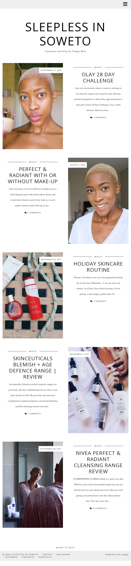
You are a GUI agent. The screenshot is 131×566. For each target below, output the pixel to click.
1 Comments (99, 117)
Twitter (47, 554)
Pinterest (28, 557)
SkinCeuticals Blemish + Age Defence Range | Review (33, 367)
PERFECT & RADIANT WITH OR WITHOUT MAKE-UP (33, 175)
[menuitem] (4, 4)
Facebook (11, 557)
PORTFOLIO (45, 557)
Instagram (63, 554)
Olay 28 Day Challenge (98, 77)
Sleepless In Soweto (65, 34)
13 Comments (99, 508)
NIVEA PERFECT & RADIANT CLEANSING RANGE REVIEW (98, 462)
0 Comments (34, 213)
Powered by (116, 554)
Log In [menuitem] (13, 3)
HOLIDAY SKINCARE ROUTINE (98, 266)
